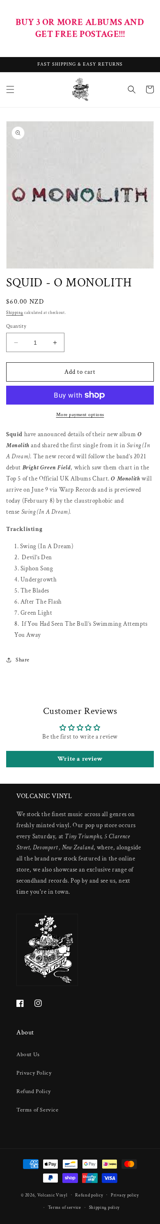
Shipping (14, 313)
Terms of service (64, 1207)
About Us (28, 1054)
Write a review (80, 759)
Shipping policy (104, 1207)
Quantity (16, 326)
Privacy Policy (33, 1073)
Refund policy (89, 1195)
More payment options (80, 415)
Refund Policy (33, 1091)
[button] (10, 89)
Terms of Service (37, 1110)
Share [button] (23, 659)
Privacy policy (125, 1195)
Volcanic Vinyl (52, 1195)
